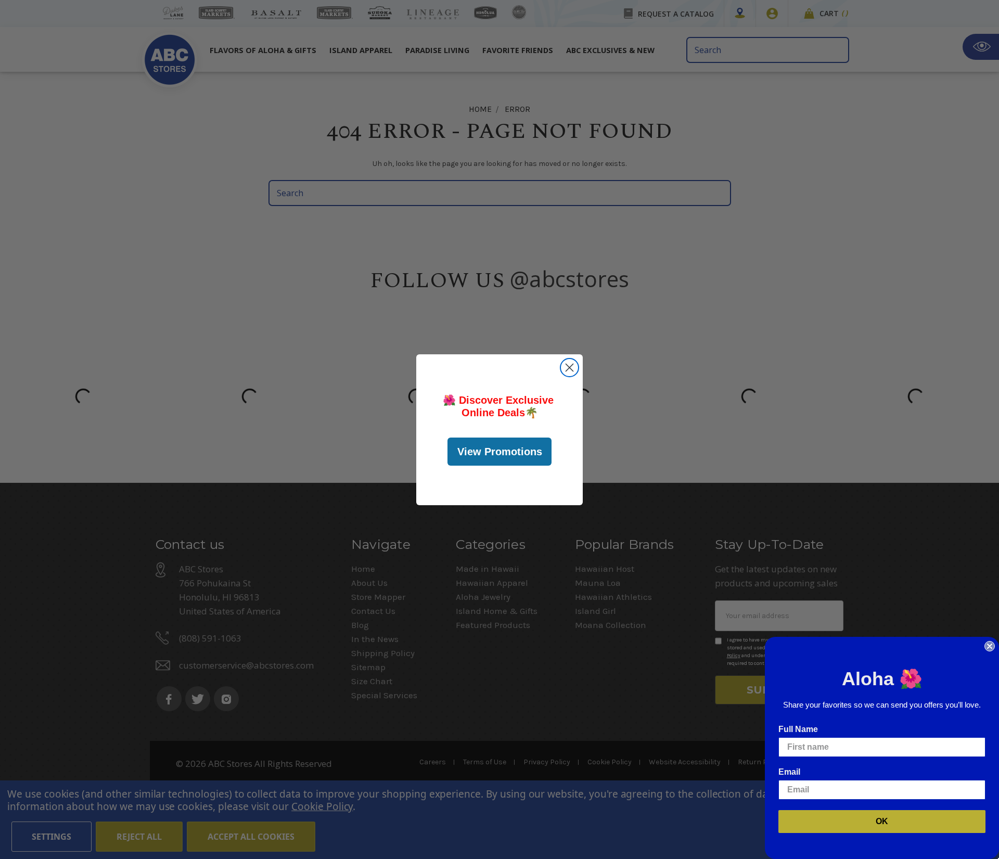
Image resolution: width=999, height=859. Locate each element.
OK (882, 821)
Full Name (798, 729)
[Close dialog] (569, 367)
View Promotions (499, 451)
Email (789, 771)
